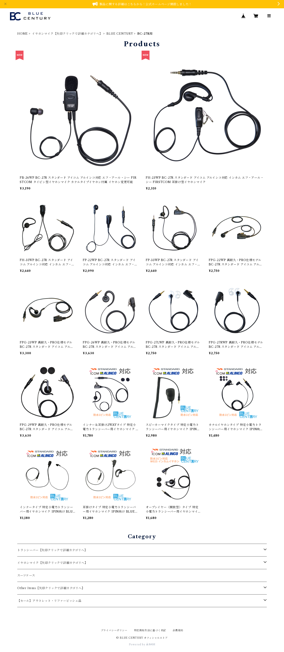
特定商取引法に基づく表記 (150, 630)
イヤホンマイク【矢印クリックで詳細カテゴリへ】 (67, 33)
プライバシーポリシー (114, 630)
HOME (22, 33)
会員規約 (178, 630)
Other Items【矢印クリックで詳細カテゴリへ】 (51, 588)
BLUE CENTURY (119, 33)
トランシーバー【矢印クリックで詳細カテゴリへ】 (52, 550)
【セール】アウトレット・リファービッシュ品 (49, 601)
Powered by (137, 644)
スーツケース (26, 575)
